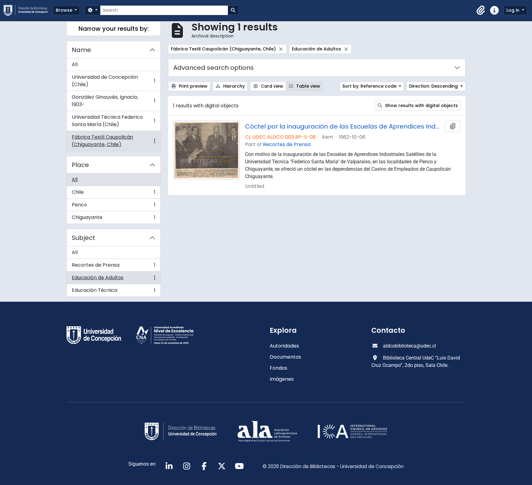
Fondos (278, 368)
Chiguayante (113, 219)
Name (81, 50)
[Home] (28, 10)
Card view (271, 86)
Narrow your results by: (114, 28)
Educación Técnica (113, 291)
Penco (113, 206)
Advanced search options (213, 67)
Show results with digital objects (421, 105)
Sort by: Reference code (370, 86)
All (75, 64)
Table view (307, 86)
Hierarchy (233, 86)
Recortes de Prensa (113, 266)
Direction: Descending (434, 86)
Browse (65, 10)
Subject (83, 237)
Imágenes (282, 379)
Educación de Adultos (113, 279)
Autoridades (284, 345)
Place (80, 165)
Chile (113, 194)
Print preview (193, 86)
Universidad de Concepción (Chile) (113, 81)
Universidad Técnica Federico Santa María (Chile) (113, 120)
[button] (481, 10)
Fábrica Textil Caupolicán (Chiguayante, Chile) (113, 140)
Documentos (285, 356)
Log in (513, 10)
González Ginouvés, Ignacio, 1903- (113, 100)
